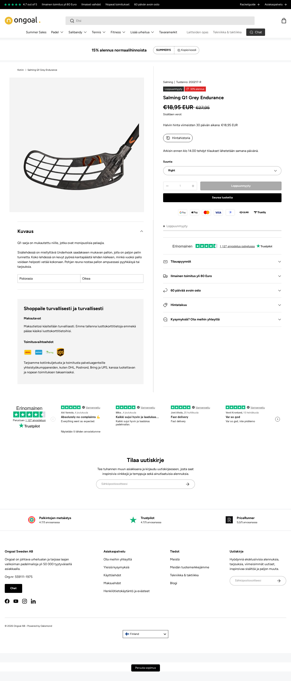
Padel (55, 32)
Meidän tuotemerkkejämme (189, 567)
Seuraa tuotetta (222, 197)
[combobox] (160, 20)
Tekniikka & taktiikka (227, 32)
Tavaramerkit (168, 32)
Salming (168, 82)
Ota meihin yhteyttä (118, 559)
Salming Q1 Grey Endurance (42, 70)
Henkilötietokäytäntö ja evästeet (127, 591)
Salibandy (75, 32)
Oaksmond (46, 626)
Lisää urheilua (139, 32)
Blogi (173, 583)
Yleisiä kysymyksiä (116, 567)
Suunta (167, 161)
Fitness (116, 32)
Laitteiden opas (197, 32)
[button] (284, 20)
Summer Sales (36, 32)
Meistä (175, 559)
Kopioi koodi (188, 50)
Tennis (96, 32)
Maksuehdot (112, 583)
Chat (13, 588)
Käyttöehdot (112, 575)
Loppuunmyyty (241, 186)
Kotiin (20, 70)
